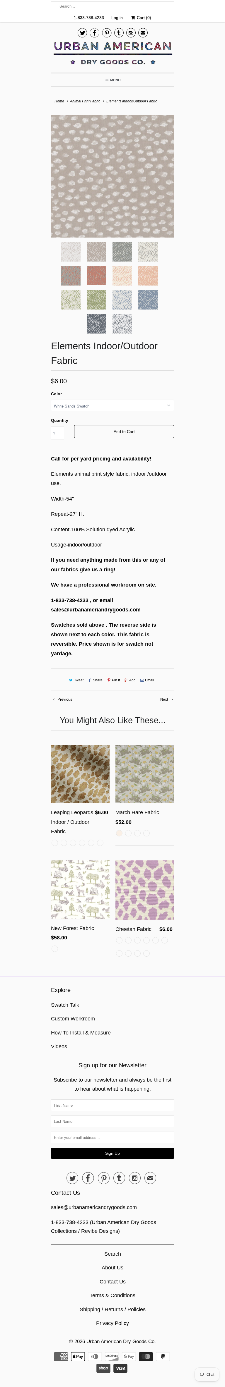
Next (164, 699)
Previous (64, 699)
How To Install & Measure (81, 1033)
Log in (117, 17)
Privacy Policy (112, 1323)
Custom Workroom (73, 1019)
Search (112, 1254)
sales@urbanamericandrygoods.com (94, 1207)
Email (149, 680)
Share (98, 680)
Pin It (116, 680)
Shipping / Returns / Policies (113, 1309)
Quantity (59, 420)
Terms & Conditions (112, 1295)
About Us (112, 1268)
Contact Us (113, 1282)
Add (132, 680)
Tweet (78, 680)
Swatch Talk (65, 1005)
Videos (59, 1046)
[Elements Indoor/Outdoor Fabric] (112, 176)
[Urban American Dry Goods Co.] (112, 55)
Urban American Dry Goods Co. (121, 1341)
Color (56, 393)
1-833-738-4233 (89, 17)
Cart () (143, 17)
